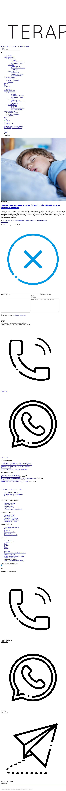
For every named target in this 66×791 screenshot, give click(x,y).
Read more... (4, 222)
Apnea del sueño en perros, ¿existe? (10, 475)
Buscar (2, 49)
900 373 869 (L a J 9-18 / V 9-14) (13, 128)
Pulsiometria (7, 533)
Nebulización (7, 528)
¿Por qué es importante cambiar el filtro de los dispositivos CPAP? (19, 478)
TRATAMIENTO (12, 71)
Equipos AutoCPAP (9, 503)
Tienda (6, 83)
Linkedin (19, 490)
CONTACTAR (24, 46)
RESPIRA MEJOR (9, 77)
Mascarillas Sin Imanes (10, 521)
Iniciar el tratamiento (16, 75)
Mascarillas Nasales (9, 515)
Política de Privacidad (10, 554)
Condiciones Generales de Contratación (15, 553)
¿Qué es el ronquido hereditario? (9, 480)
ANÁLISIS (11, 65)
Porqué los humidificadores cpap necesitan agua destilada (16, 465)
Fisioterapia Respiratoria (10, 535)
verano (38, 220)
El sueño (13, 60)
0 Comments (43, 220)
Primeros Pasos (15, 72)
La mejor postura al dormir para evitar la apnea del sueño (16, 463)
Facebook (3, 490)
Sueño (27, 220)
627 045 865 (15, 492)
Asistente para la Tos (9, 532)
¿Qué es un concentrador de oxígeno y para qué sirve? (15, 466)
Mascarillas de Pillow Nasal (11, 520)
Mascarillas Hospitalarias (11, 518)
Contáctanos (4, 783)
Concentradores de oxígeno (11, 527)
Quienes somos (8, 55)
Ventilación (7, 530)
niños (23, 220)
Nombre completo (6, 294)
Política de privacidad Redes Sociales (14, 556)
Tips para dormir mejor (17, 63)
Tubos (5, 547)
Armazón (6, 545)
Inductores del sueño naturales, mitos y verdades (14, 469)
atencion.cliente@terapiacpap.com (13, 126)
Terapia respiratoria (13, 79)
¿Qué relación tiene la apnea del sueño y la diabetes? (15, 481)
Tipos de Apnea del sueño (18, 68)
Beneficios (10, 82)
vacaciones (33, 220)
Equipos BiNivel (8, 506)
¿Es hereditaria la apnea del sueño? (10, 477)
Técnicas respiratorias (13, 80)
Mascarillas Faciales (9, 516)
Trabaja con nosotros (9, 496)
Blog (5, 85)
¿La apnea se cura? (6, 468)
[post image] (33, 169)
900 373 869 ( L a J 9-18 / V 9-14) (10, 46)
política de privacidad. (20, 315)
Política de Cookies (9, 557)
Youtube (8, 490)
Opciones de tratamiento (17, 74)
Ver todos (6, 548)
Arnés (5, 544)
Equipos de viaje (8, 504)
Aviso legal (7, 551)
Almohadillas (7, 542)
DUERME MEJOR (9, 57)
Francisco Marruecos (8, 220)
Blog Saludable (18, 220)
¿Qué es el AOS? (15, 66)
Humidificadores (8, 540)
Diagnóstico (14, 69)
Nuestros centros (8, 123)
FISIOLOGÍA (11, 58)
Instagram (13, 490)
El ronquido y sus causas (17, 62)
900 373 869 (7, 492)
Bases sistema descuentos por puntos (14, 560)
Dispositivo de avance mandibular (13, 509)
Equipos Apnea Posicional (11, 508)
